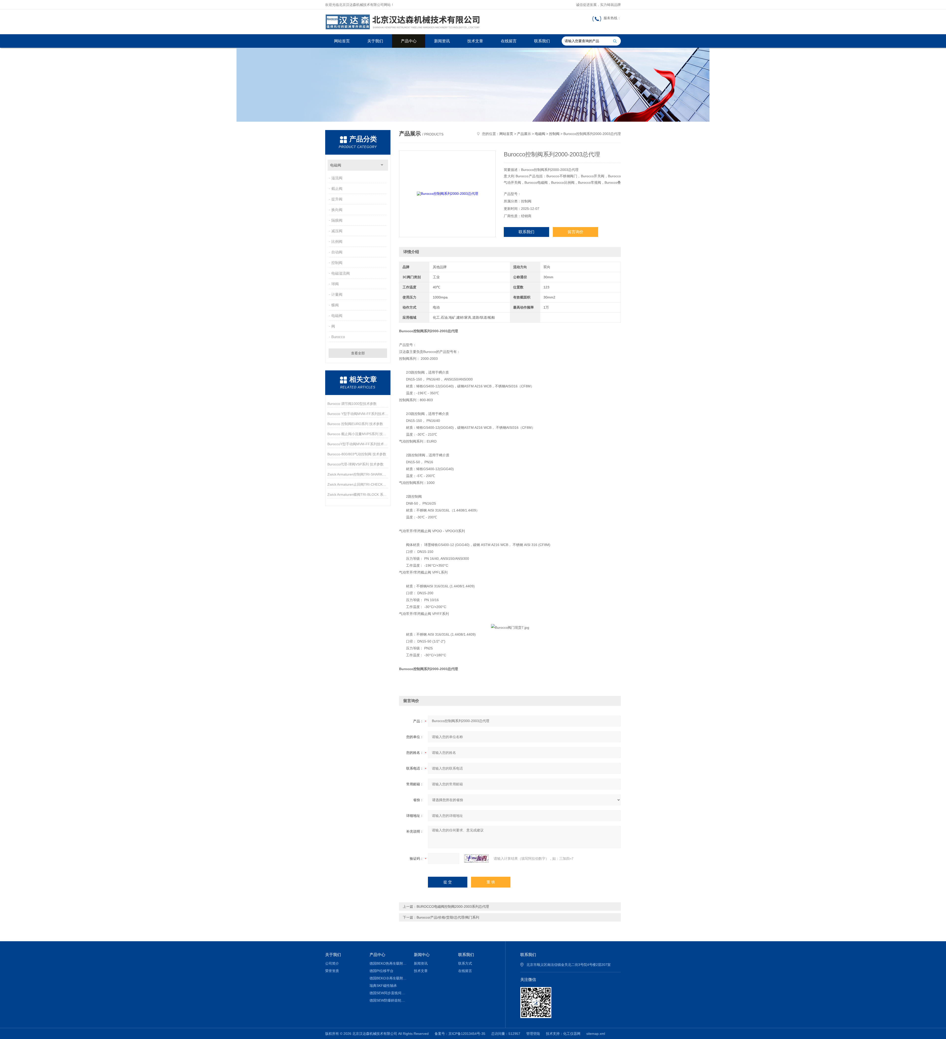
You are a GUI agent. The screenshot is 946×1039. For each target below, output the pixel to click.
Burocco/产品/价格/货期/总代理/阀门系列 (448, 917)
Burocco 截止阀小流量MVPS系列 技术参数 (357, 434)
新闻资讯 (442, 41)
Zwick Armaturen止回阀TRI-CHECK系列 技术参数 (357, 484)
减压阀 (336, 231)
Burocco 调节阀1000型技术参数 (352, 404)
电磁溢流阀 (340, 273)
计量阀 (336, 294)
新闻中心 (422, 955)
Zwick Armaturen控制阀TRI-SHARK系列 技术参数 (357, 474)
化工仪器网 (571, 1034)
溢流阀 (336, 178)
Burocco (338, 337)
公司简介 (332, 963)
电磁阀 (335, 165)
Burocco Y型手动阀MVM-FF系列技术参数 (357, 414)
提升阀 (336, 199)
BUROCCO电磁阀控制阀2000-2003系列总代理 (453, 906)
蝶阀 (335, 305)
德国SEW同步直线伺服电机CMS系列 (388, 993)
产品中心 (409, 41)
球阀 (335, 284)
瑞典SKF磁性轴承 (383, 986)
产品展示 (524, 134)
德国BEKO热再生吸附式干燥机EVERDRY (388, 963)
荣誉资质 (332, 971)
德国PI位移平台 (381, 971)
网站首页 (342, 41)
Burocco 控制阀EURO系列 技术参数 (355, 424)
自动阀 (336, 252)
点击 (382, 165)
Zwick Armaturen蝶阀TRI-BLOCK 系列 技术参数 (357, 494)
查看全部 (358, 353)
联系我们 (542, 41)
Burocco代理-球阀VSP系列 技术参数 (355, 464)
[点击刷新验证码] (476, 858)
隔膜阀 (336, 220)
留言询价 (575, 232)
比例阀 (336, 241)
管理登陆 (533, 1034)
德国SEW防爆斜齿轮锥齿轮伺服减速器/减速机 (388, 1000)
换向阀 (336, 210)
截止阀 (336, 188)
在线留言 (509, 41)
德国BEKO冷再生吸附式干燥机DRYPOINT (388, 978)
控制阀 (336, 263)
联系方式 (465, 963)
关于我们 (375, 41)
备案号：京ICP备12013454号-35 (460, 1034)
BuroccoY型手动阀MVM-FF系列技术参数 (357, 444)
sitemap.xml (595, 1034)
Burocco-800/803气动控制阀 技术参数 (356, 454)
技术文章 (475, 41)
